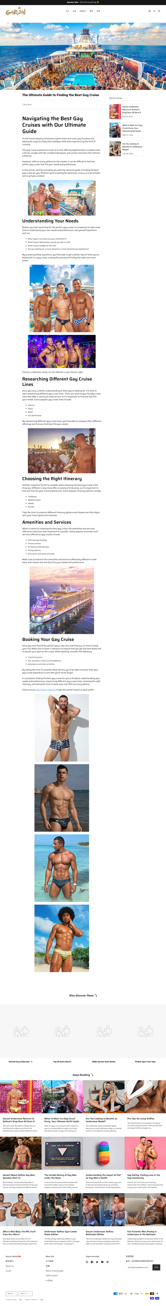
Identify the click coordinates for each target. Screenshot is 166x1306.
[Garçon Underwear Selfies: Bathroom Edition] (104, 1209)
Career (8, 1270)
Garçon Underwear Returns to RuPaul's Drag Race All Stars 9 (19, 1120)
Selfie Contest (52, 1275)
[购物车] (159, 11)
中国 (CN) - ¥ (24, 1294)
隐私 (41, 1300)
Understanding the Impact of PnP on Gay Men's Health (103, 1176)
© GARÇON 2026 (11, 1300)
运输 (48, 1265)
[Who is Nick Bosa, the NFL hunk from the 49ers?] (21, 1209)
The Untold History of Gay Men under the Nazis (60, 1176)
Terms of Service (31, 1300)
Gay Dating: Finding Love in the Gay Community (143, 1176)
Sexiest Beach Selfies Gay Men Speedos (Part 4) (19, 1176)
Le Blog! (49, 1280)
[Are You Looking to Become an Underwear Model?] (104, 1096)
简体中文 (10, 1294)
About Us (10, 1265)
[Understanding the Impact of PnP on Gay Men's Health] (104, 1153)
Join (156, 1267)
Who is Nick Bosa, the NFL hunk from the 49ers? (19, 1233)
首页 (20, 1300)
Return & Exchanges (54, 1270)
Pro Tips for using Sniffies (140, 1118)
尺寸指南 (49, 1261)
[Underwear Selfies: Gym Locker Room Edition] (62, 1209)
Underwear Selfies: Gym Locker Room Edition (60, 1233)
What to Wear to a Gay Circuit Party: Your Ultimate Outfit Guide (61, 1120)
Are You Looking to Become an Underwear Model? (101, 1120)
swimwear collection (46, 689)
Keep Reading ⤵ (83, 1075)
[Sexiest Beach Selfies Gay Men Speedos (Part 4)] (21, 1153)
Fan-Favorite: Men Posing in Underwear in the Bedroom (142, 1233)
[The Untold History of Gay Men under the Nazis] (62, 1153)
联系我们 (9, 1261)
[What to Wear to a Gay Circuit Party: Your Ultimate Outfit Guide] (62, 1096)
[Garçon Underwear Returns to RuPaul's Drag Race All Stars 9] (21, 1096)
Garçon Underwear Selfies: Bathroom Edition (100, 1233)
